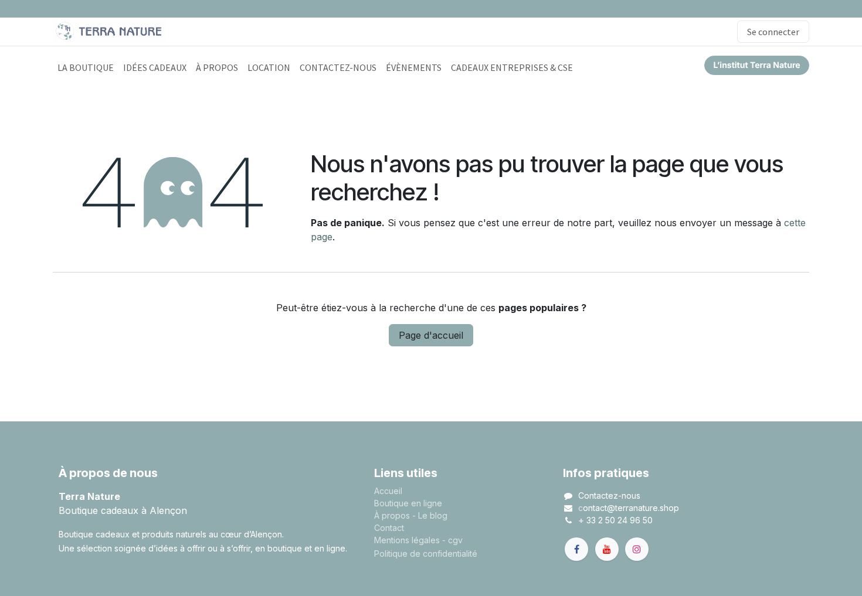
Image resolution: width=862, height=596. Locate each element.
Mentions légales (407, 540)
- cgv (452, 540)
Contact (389, 528)
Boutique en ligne (408, 503)
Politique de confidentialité (425, 553)
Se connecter (773, 32)
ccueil (390, 491)
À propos (392, 515)
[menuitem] (85, 67)
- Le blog (429, 515)
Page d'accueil (431, 335)
